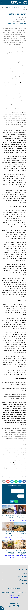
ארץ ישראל (10, 7)
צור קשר (24, 583)
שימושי (24, 573)
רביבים (14, 1)
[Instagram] (10, 606)
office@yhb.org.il (12, 595)
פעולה (20, 290)
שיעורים (20, 7)
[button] (20, 2)
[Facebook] (18, 606)
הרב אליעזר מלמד (14, 3)
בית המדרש (23, 570)
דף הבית (26, 7)
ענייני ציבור (11, 24)
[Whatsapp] (16, 501)
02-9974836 (12, 597)
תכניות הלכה (23, 580)
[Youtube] (14, 606)
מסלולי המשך (22, 576)
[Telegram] (12, 501)
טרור (17, 24)
